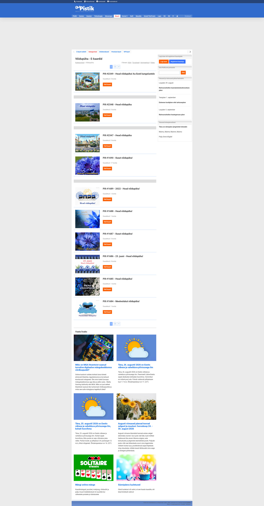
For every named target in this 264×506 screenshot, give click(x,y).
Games (81, 16)
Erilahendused (104, 52)
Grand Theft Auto (149, 16)
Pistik (75, 16)
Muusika (138, 16)
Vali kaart (107, 84)
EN (169, 16)
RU (165, 16)
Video (153, 63)
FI (173, 16)
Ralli (131, 16)
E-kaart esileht (81, 52)
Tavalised (135, 63)
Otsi (183, 73)
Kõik (129, 63)
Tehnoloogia (98, 16)
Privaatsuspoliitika (175, 504)
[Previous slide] (74, 52)
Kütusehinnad (90, 1)
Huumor (89, 16)
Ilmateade (79, 1)
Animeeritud (145, 63)
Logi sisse (163, 61)
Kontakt (183, 504)
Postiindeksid (113, 1)
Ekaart (117, 16)
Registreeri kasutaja (177, 61)
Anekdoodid (101, 1)
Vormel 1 (125, 16)
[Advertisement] (132, 33)
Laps (159, 16)
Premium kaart (116, 52)
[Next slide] (190, 52)
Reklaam (188, 504)
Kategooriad (93, 52)
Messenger (108, 16)
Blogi (168, 504)
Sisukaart (188, 16)
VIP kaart (127, 52)
